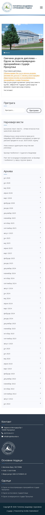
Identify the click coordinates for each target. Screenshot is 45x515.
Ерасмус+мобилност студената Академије (20, 153)
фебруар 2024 (9, 313)
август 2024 (8, 288)
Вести (8, 53)
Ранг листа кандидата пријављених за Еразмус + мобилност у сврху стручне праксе (22, 159)
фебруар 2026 (9, 203)
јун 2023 (7, 354)
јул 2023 (7, 349)
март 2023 (8, 369)
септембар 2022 (10, 394)
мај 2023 (7, 359)
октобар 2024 (9, 278)
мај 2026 (7, 188)
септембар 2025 (10, 228)
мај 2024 (7, 298)
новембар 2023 (10, 329)
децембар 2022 (10, 379)
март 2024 (8, 308)
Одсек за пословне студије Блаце (15, 493)
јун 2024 (7, 293)
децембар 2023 (10, 323)
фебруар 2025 (9, 258)
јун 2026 (7, 183)
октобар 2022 (9, 389)
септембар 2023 (10, 338)
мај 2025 (7, 243)
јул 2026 (7, 178)
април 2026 (8, 193)
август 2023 (8, 344)
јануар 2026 (8, 208)
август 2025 (8, 233)
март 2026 (8, 198)
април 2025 (8, 248)
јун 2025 (7, 238)
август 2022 (8, 399)
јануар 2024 (8, 318)
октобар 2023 (9, 333)
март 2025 (8, 253)
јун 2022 (7, 404)
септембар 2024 (10, 283)
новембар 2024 (10, 273)
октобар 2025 (9, 223)
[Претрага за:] (14, 110)
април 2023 (8, 364)
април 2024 (8, 303)
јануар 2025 (8, 263)
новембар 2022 (10, 384)
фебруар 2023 (9, 374)
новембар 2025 (10, 218)
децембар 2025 (10, 213)
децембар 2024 (10, 268)
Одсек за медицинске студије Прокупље (18, 496)
